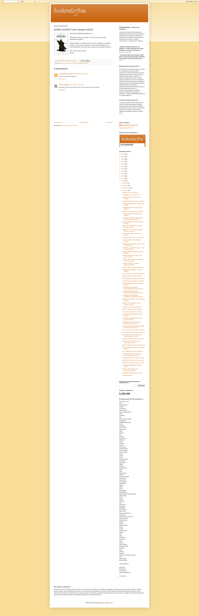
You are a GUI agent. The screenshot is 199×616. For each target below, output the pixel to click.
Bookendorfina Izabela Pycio (129, 125)
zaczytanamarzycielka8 (66, 74)
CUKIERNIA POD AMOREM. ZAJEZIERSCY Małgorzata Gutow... (133, 296)
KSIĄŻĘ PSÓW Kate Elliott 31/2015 (132, 276)
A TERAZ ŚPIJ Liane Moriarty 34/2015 (133, 267)
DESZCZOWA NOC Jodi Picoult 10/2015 (133, 345)
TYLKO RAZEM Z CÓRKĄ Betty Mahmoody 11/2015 (131, 341)
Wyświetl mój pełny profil (126, 128)
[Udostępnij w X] (85, 61)
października (126, 188)
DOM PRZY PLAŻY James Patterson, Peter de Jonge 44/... (132, 230)
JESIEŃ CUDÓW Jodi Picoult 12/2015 (133, 339)
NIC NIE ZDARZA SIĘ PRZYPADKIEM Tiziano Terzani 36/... (132, 260)
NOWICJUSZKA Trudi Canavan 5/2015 (133, 360)
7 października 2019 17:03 (81, 74)
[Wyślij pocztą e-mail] (81, 61)
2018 (122, 173)
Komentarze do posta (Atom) (69, 125)
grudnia (125, 183)
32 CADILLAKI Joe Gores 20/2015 (132, 312)
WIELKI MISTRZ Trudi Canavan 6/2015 (133, 358)
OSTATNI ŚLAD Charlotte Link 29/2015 (133, 281)
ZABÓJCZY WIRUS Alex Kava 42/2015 (133, 237)
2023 (122, 161)
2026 (122, 154)
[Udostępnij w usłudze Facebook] (87, 61)
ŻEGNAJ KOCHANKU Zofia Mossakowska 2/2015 (130, 369)
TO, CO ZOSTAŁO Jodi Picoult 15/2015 (133, 330)
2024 (122, 159)
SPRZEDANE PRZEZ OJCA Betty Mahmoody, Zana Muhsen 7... (131, 354)
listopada (125, 185)
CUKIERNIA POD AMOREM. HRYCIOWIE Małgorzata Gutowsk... (133, 288)
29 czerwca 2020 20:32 (77, 85)
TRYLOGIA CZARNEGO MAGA (80, 63)
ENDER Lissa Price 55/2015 (130, 192)
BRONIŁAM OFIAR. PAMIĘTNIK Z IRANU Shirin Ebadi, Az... (131, 322)
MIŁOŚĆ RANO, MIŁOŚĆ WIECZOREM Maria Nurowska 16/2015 (133, 326)
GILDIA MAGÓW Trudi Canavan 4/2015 (133, 362)
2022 (122, 164)
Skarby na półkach (64, 85)
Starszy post (109, 122)
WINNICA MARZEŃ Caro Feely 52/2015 (133, 201)
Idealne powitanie (127, 375)
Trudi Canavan (67, 63)
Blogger (111, 602)
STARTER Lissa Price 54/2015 (131, 195)
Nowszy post (58, 122)
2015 (122, 181)
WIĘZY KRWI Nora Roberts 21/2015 (132, 309)
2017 (122, 176)
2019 (122, 171)
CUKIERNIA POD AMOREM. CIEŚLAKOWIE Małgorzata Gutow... (133, 292)
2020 (122, 169)
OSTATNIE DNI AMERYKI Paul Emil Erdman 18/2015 (132, 319)
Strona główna (83, 122)
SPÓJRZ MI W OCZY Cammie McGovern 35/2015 (130, 264)
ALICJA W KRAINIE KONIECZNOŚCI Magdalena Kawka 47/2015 (132, 218)
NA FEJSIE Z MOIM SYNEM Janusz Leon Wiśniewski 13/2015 (132, 335)
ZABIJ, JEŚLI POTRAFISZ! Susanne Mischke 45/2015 (132, 226)
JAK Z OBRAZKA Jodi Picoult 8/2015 (132, 351)
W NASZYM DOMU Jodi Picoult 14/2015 (133, 332)
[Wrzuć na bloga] (83, 61)
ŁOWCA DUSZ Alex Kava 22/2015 (131, 307)
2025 (122, 156)
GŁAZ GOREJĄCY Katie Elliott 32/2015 (133, 274)
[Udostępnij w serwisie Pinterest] (89, 61)
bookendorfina (70, 11)
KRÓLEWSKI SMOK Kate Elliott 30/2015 (133, 278)
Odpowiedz (62, 79)
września (125, 190)
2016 (122, 178)
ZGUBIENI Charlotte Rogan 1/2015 (132, 373)
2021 (122, 166)
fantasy (61, 63)
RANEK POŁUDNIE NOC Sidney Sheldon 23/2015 (131, 303)
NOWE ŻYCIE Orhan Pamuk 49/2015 (132, 211)
